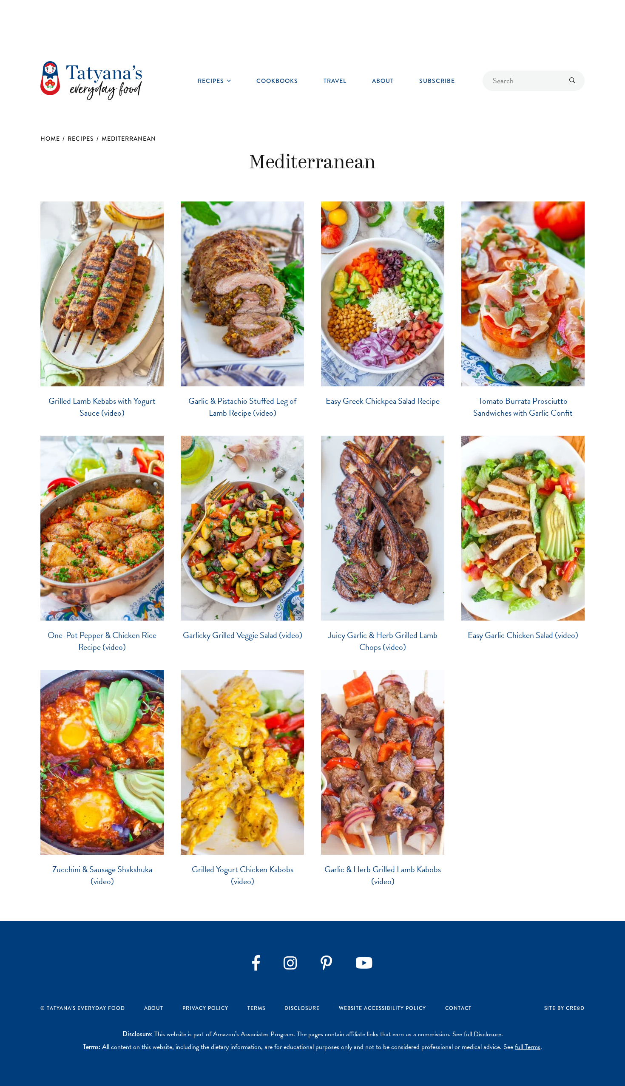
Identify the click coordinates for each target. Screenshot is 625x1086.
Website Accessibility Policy (382, 1008)
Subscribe (437, 81)
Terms (256, 1008)
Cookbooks (277, 81)
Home (50, 138)
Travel (335, 81)
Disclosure (302, 1008)
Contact (458, 1008)
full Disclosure (482, 1034)
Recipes (211, 81)
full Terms (527, 1047)
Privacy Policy (205, 1008)
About (383, 81)
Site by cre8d (564, 1008)
